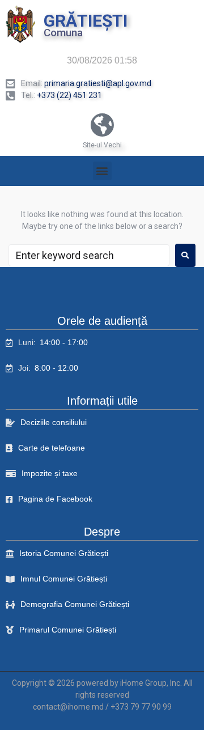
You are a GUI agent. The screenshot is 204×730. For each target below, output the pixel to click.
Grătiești (86, 21)
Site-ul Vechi (102, 145)
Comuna (63, 32)
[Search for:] (88, 255)
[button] (102, 171)
